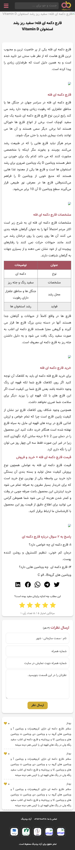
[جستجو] (16, 5)
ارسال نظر (37, 705)
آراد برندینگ (26, 819)
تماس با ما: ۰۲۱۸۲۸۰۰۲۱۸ (45, 819)
